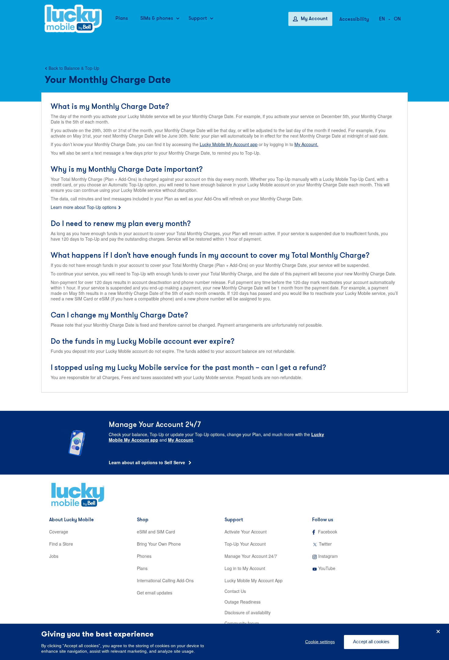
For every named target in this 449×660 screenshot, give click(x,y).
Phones (144, 556)
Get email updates (154, 593)
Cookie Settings (320, 642)
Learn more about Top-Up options (83, 207)
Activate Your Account (245, 532)
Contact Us (235, 591)
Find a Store (61, 544)
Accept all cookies (371, 641)
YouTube (326, 568)
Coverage (58, 532)
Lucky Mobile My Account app (228, 144)
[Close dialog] (438, 631)
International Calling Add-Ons (165, 580)
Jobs (53, 556)
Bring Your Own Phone (159, 544)
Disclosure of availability (247, 612)
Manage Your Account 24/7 (250, 556)
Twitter (325, 544)
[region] (224, 642)
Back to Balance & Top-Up (74, 68)
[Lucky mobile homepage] (73, 19)
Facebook (327, 532)
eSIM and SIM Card (156, 532)
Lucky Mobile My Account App (253, 580)
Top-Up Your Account (245, 544)
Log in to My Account (244, 568)
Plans (142, 568)
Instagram (328, 556)
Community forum (241, 623)
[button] (397, 19)
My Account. (306, 144)
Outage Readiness (242, 602)
